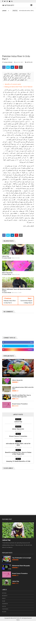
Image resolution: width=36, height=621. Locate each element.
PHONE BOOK (5, 603)
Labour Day (6, 540)
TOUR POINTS (5, 608)
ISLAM (3, 601)
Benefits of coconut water (12, 84)
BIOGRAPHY (4, 595)
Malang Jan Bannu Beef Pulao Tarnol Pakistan (18, 87)
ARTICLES (29, 62)
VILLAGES (4, 611)
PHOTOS (11, 10)
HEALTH (18, 433)
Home (18, 619)
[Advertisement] (18, 33)
